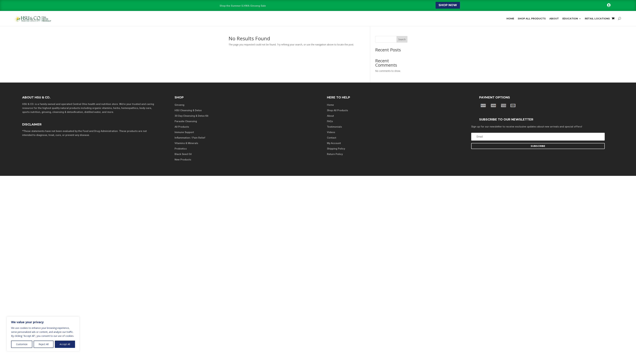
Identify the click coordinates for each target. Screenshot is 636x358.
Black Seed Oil (183, 154)
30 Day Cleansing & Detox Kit (191, 115)
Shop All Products (532, 18)
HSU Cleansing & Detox (188, 110)
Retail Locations (597, 18)
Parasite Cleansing (186, 121)
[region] (43, 334)
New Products (183, 159)
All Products (182, 126)
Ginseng (179, 104)
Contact (331, 137)
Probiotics (181, 148)
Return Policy (335, 154)
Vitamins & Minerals (186, 143)
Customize (21, 344)
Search (402, 39)
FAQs (330, 121)
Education (570, 18)
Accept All (65, 344)
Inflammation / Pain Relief (190, 137)
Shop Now (448, 5)
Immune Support (184, 132)
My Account (334, 143)
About (554, 18)
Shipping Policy (336, 148)
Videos (331, 132)
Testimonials (334, 126)
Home (510, 18)
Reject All (44, 344)
